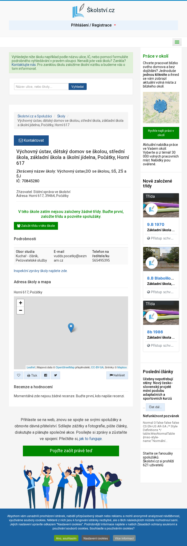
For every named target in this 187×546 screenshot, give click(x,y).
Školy (61, 116)
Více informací (124, 538)
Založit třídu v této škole (37, 226)
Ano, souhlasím (66, 538)
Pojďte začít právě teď (71, 450)
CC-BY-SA (97, 367)
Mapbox (122, 367)
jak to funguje (90, 438)
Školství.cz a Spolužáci (35, 116)
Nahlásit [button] (119, 375)
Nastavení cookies (96, 538)
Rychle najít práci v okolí (161, 133)
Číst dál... (155, 407)
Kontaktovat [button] (33, 140)
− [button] (20, 310)
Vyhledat (77, 86)
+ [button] (20, 303)
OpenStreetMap (65, 367)
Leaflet (31, 367)
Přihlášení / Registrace (91, 25)
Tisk (33, 375)
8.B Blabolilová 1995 (166, 278)
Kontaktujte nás (24, 65)
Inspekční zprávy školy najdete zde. (41, 271)
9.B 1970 (155, 224)
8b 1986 (155, 331)
